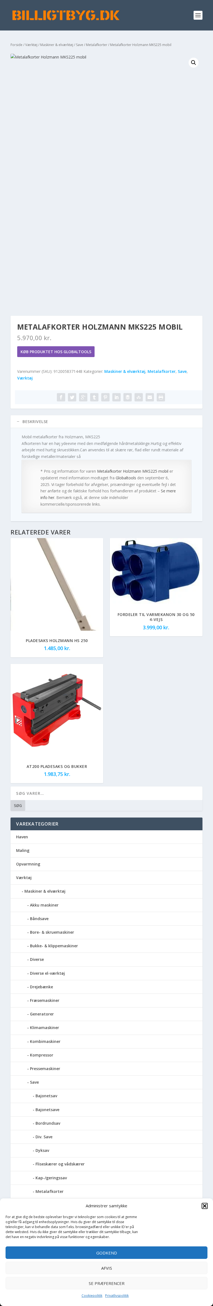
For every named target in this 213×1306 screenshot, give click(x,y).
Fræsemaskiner (44, 1000)
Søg (18, 805)
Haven (22, 836)
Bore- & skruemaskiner (52, 932)
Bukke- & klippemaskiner (54, 945)
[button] (204, 1206)
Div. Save (44, 1136)
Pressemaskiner (45, 1068)
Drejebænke (41, 986)
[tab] (106, 421)
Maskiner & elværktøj (56, 44)
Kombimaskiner (45, 1041)
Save (79, 44)
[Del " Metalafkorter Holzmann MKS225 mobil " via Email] (150, 397)
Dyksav (42, 1150)
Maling (22, 850)
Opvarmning (28, 864)
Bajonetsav (46, 1095)
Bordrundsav (48, 1123)
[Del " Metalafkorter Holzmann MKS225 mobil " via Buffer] (127, 397)
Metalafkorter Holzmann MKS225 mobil (132, 471)
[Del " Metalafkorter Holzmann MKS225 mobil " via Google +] (83, 397)
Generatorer (42, 1014)
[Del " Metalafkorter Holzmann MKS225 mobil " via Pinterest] (105, 397)
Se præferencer (107, 1283)
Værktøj (31, 44)
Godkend (106, 1253)
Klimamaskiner (44, 1027)
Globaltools (126, 477)
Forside (16, 44)
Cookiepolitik (92, 1295)
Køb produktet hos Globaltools (56, 351)
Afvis (106, 1268)
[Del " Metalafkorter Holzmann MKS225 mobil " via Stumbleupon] (139, 397)
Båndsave (39, 918)
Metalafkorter (96, 44)
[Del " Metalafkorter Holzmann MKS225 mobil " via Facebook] (61, 397)
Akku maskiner (44, 905)
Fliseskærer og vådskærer (60, 1164)
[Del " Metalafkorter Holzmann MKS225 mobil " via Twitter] (72, 397)
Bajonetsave (47, 1109)
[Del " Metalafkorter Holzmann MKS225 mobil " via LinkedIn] (116, 397)
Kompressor (41, 1055)
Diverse (37, 959)
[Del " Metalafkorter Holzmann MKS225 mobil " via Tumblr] (94, 397)
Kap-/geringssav (51, 1177)
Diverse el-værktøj (47, 973)
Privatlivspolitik (117, 1295)
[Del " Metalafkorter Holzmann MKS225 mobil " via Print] (161, 397)
